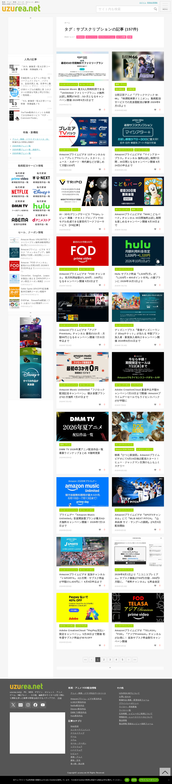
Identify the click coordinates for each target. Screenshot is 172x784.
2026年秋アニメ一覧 (21, 146)
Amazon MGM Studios (125, 449)
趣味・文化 (75, 760)
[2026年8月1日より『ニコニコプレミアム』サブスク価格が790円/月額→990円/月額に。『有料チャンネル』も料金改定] (138, 551)
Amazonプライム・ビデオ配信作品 (86, 699)
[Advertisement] (76, 9)
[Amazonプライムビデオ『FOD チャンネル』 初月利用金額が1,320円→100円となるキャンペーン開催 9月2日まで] (82, 251)
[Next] (128, 659)
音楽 (129, 37)
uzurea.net (82, 773)
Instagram (28, 705)
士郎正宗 (131, 89)
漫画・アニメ (121, 84)
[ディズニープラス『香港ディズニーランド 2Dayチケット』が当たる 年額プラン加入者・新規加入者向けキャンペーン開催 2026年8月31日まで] (138, 307)
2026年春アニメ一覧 (21, 153)
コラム (73, 740)
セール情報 (121, 37)
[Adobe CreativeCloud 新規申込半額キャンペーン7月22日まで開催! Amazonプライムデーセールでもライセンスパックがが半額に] (138, 366)
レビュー (76, 209)
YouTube (42, 705)
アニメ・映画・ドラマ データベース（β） (31, 139)
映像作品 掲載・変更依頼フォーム (134, 700)
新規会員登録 (152, 3)
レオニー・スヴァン (144, 449)
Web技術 (75, 726)
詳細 (60, 698)
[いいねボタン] (99, 109)
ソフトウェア (65, 209)
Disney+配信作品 (78, 709)
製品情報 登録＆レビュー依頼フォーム (136, 724)
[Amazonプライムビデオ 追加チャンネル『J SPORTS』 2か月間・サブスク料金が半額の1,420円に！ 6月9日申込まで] (82, 551)
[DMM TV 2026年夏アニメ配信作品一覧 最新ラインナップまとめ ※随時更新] (82, 426)
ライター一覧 (125, 710)
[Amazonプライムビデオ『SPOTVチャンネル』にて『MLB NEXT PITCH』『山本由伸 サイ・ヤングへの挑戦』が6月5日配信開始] (138, 492)
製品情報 (123, 720)
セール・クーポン (86, 84)
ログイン (142, 3)
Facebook (35, 705)
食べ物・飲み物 (77, 764)
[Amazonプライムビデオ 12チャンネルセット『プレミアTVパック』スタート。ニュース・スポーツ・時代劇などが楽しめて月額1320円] (82, 131)
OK (127, 780)
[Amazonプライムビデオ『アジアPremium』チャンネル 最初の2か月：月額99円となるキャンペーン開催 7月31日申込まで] (82, 307)
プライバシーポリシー (129, 703)
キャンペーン (91, 37)
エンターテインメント (68, 84)
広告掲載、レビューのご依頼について (136, 713)
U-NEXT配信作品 (78, 702)
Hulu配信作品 (77, 716)
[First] (85, 659)
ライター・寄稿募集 (128, 707)
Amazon (80, 37)
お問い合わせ (125, 696)
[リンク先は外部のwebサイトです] (30, 397)
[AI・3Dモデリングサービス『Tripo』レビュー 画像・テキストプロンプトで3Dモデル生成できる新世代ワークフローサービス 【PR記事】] (82, 191)
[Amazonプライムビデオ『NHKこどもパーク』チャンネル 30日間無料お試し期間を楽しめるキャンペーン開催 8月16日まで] (138, 191)
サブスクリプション (106, 37)
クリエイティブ (77, 733)
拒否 (134, 780)
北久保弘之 (120, 89)
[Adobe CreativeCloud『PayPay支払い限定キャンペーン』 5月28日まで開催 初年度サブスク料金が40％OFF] (82, 607)
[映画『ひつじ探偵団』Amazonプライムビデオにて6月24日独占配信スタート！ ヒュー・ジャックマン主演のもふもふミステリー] (138, 426)
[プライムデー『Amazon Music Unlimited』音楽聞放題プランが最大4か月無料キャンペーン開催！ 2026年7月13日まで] (82, 492)
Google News (20, 705)
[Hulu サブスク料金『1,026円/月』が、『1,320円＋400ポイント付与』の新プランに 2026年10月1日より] (138, 251)
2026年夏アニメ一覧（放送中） (26, 149)
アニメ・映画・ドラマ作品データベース (88, 693)
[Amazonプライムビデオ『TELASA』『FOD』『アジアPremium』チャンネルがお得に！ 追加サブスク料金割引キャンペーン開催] (138, 607)
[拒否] (168, 780)
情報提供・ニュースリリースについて (136, 717)
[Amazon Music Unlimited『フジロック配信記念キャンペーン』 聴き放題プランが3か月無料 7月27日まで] (82, 366)
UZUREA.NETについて (129, 693)
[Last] (134, 659)
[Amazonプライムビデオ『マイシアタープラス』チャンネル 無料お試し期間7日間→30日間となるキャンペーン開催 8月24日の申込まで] (138, 131)
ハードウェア (76, 750)
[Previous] (91, 659)
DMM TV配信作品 (78, 712)
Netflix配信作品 (77, 705)
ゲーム (73, 736)
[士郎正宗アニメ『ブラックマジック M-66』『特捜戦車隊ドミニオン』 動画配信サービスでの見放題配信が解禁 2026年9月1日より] (138, 66)
